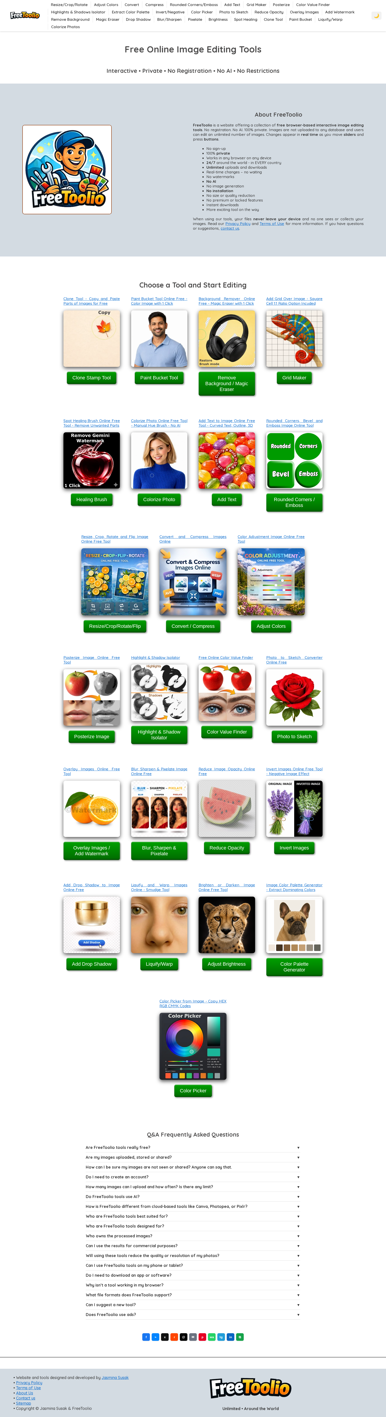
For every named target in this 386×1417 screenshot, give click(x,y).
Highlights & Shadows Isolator (78, 12)
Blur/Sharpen (169, 19)
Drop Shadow (138, 19)
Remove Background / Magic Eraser (226, 383)
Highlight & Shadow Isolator (155, 657)
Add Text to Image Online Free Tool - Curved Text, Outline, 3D (227, 423)
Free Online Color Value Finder (226, 657)
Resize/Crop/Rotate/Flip (115, 626)
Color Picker (202, 12)
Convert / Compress (193, 626)
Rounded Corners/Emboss (194, 4)
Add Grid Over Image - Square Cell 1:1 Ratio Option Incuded (294, 301)
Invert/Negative (170, 12)
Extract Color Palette (130, 12)
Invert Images (294, 848)
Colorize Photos (65, 26)
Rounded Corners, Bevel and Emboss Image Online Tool (294, 423)
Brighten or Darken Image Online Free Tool (227, 887)
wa (212, 1337)
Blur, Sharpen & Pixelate (159, 850)
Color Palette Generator (294, 967)
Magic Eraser (108, 19)
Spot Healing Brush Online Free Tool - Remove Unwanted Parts (91, 423)
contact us (230, 228)
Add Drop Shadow (91, 964)
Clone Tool (273, 19)
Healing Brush (91, 499)
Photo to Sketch (233, 12)
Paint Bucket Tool (159, 378)
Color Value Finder (313, 4)
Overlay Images (304, 12)
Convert (132, 4)
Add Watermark (340, 12)
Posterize (281, 4)
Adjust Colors (106, 4)
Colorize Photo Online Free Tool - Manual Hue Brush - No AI (159, 423)
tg (221, 1337)
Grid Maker (256, 4)
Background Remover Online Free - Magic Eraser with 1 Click (227, 301)
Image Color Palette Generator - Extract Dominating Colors (294, 887)
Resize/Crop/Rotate (69, 4)
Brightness (218, 19)
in (230, 1337)
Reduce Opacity (269, 12)
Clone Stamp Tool (91, 378)
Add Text (232, 4)
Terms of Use (272, 223)
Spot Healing (245, 19)
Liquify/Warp (330, 19)
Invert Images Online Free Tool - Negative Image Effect (294, 771)
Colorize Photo (159, 499)
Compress (154, 4)
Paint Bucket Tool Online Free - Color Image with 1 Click (159, 301)
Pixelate (195, 19)
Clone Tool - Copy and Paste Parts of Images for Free (91, 301)
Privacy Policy (237, 223)
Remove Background (70, 19)
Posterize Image (91, 736)
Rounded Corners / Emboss (294, 502)
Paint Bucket (300, 19)
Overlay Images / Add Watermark (91, 850)
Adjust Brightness (227, 964)
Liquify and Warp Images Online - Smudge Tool (159, 887)
